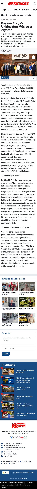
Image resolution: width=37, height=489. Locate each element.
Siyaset (17, 10)
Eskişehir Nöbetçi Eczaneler (13, 443)
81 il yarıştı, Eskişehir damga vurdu (16, 15)
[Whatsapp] (25, 437)
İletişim (5, 463)
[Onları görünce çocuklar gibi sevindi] (10, 286)
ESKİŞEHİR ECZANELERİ (11, 461)
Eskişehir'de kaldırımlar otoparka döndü (9, 324)
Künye (13, 463)
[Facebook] (11, 437)
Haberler (4, 20)
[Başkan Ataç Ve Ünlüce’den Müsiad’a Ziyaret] (18, 65)
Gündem (25, 10)
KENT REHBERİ (26, 461)
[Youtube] (22, 437)
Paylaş (6, 78)
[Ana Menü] (2, 4)
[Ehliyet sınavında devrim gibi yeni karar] (27, 318)
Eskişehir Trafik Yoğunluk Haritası (14, 447)
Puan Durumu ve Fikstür (11, 450)
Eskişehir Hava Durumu (11, 445)
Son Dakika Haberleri (10, 454)
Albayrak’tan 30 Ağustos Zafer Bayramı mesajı (9, 309)
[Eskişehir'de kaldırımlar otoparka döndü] (10, 318)
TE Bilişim (23, 478)
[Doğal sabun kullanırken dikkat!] (27, 302)
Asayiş (3, 10)
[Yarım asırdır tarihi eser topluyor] (27, 286)
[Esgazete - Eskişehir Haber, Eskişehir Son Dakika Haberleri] (18, 3)
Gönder (5, 354)
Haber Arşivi (8, 456)
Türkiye (34, 10)
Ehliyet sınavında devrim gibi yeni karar (26, 324)
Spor (10, 10)
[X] (15, 437)
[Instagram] (18, 437)
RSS (6, 473)
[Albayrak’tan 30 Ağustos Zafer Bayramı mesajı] (10, 302)
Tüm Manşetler (8, 452)
